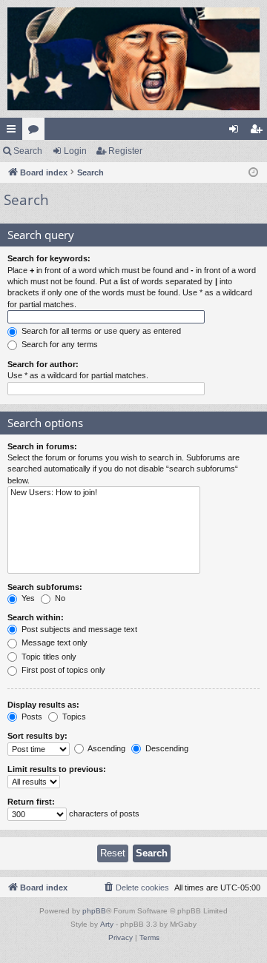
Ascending (105, 748)
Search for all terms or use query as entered (100, 330)
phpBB (94, 911)
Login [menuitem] (236, 132)
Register (125, 151)
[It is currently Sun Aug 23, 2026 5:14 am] (253, 172)
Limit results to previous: (56, 769)
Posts (30, 716)
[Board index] (133, 59)
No (59, 598)
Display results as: (43, 704)
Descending (165, 748)
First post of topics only (62, 669)
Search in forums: (42, 446)
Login (75, 151)
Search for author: (43, 364)
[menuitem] (135, 887)
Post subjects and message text (78, 629)
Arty (106, 924)
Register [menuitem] (259, 132)
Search (27, 151)
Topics (73, 716)
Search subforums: (44, 587)
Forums (36, 132)
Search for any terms (58, 344)
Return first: (31, 801)
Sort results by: (37, 735)
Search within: (35, 617)
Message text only (53, 642)
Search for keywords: (48, 258)
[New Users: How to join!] (104, 493)
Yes (27, 598)
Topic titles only (47, 656)
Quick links (14, 132)
